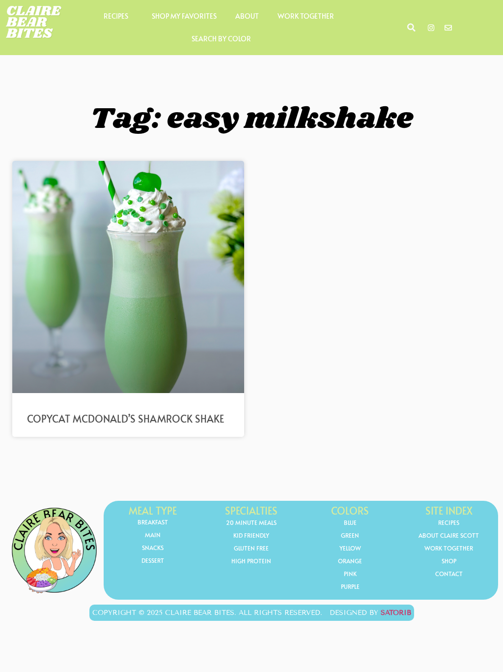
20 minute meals (251, 522)
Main (153, 535)
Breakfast (153, 522)
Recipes (116, 16)
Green (350, 535)
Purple (350, 586)
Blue (350, 522)
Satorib (396, 613)
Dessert (152, 560)
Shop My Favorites (184, 16)
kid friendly (251, 535)
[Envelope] (448, 27)
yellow (350, 548)
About (247, 16)
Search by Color (221, 38)
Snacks (153, 547)
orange (350, 561)
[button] (411, 27)
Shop (449, 561)
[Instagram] (431, 27)
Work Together (306, 16)
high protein (251, 561)
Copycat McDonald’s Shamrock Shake (125, 419)
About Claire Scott (449, 535)
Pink (350, 574)
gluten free (251, 548)
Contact (449, 574)
